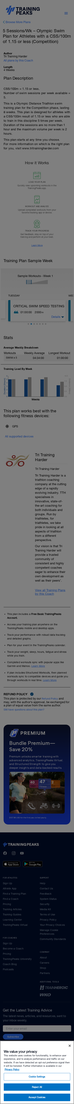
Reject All (37, 1087)
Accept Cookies (37, 1097)
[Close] (70, 1046)
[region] (37, 1072)
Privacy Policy (12, 1069)
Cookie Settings (37, 1076)
